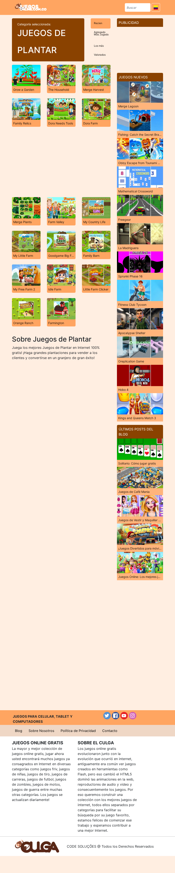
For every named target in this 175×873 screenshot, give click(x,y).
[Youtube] (124, 715)
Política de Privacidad (78, 731)
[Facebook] (115, 715)
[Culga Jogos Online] (37, 846)
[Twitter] (107, 715)
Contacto (109, 731)
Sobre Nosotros (41, 731)
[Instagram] (132, 715)
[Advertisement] (61, 162)
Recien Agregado (99, 25)
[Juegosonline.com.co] (31, 7)
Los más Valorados (100, 47)
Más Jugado (101, 34)
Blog (18, 731)
